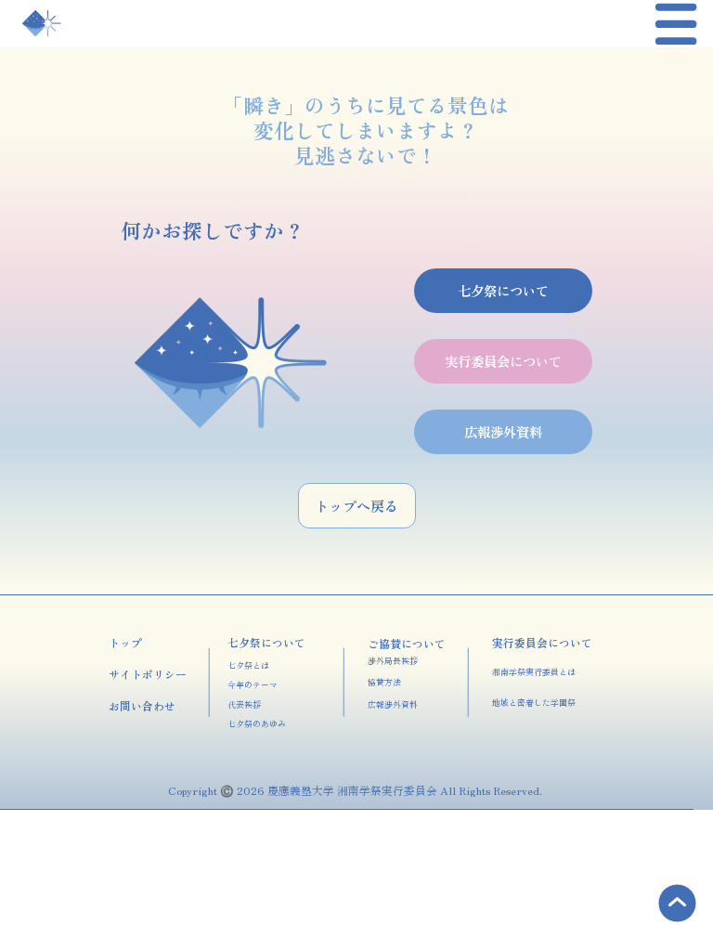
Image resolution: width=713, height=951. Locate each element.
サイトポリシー (148, 674)
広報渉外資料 (393, 704)
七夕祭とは (248, 665)
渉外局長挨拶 (393, 661)
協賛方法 (384, 682)
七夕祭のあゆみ (256, 724)
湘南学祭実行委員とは (534, 672)
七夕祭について (266, 642)
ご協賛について (407, 643)
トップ (125, 642)
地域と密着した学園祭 (534, 703)
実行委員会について (542, 642)
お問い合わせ (142, 705)
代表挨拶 (244, 704)
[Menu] (677, 24)
